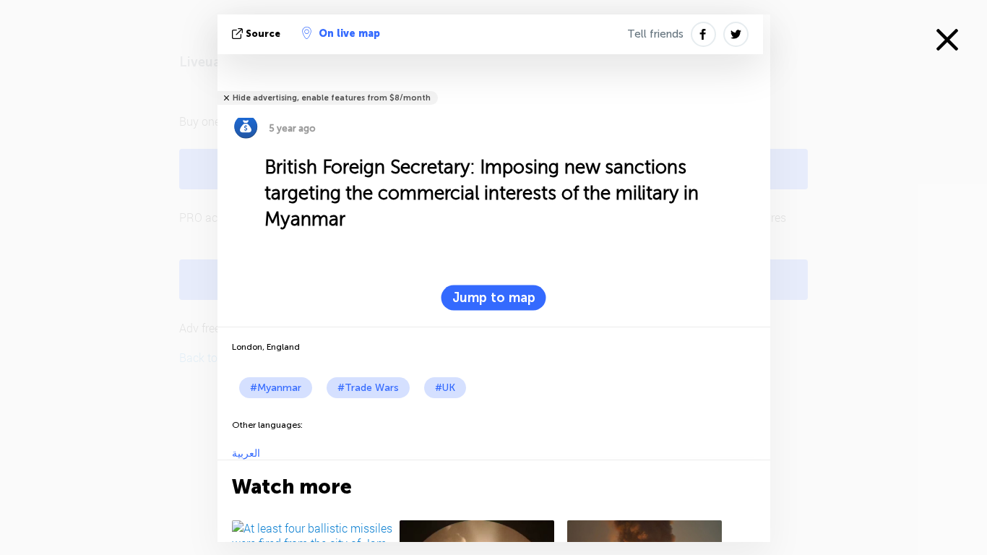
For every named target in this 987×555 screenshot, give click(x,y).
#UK (445, 388)
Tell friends (655, 33)
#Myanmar (275, 388)
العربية (246, 453)
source (263, 33)
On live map (349, 33)
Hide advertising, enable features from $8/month (332, 98)
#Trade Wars (368, 388)
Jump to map (493, 298)
